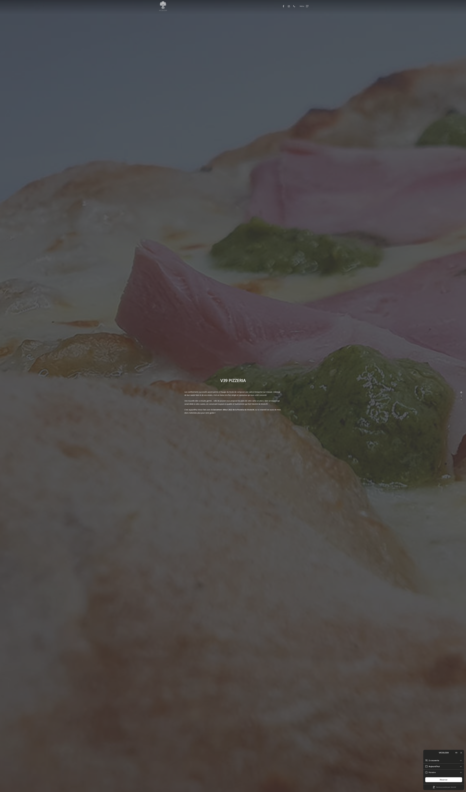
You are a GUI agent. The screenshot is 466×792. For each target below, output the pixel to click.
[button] (304, 6)
